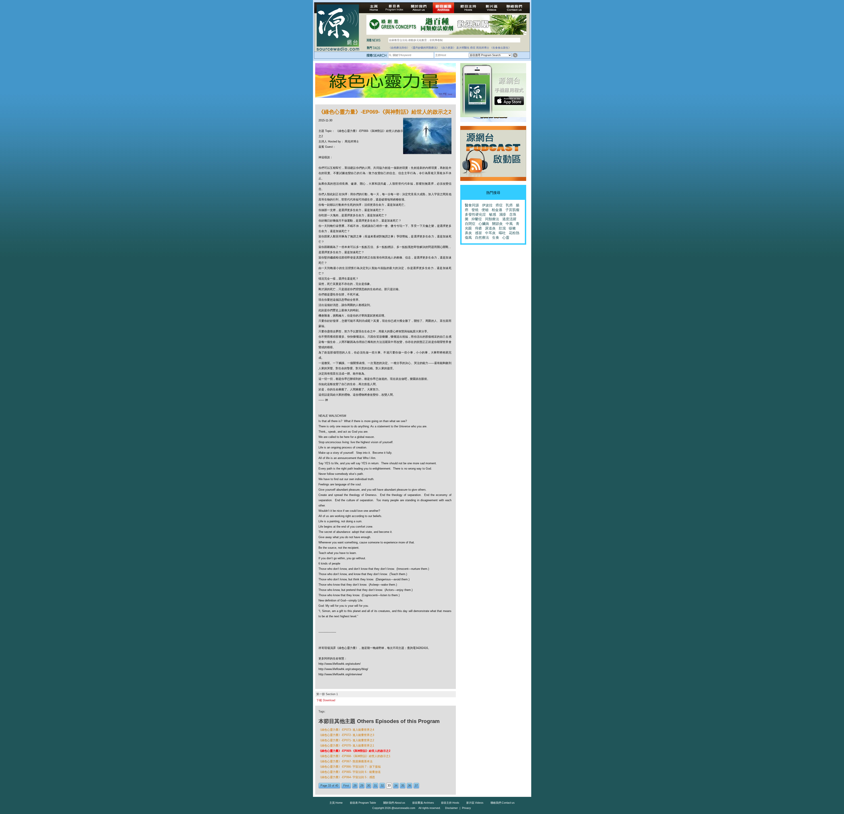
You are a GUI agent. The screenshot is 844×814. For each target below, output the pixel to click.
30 (368, 785)
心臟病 (483, 224)
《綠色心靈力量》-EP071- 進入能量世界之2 (346, 740)
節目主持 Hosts (450, 802)
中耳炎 (490, 233)
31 (375, 785)
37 (416, 785)
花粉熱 (514, 233)
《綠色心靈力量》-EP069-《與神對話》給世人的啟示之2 (354, 750)
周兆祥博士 (482, 47)
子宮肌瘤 (512, 210)
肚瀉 (502, 228)
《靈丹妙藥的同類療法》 (424, 47)
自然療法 (482, 237)
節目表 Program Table (363, 802)
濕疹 (502, 214)
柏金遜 (497, 210)
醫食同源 (472, 205)
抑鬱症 (476, 219)
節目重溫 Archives (423, 802)
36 (409, 785)
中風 (509, 224)
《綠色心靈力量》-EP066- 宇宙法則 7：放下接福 (349, 766)
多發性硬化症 (475, 214)
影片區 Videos (474, 802)
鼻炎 (468, 233)
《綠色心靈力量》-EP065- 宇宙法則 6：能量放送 (349, 772)
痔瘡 (478, 228)
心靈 (505, 237)
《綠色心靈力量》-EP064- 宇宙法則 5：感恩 (346, 777)
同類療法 (492, 219)
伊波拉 (487, 205)
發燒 (474, 210)
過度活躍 (509, 219)
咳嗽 (512, 228)
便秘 (485, 210)
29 (361, 785)
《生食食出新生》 (500, 47)
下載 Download (325, 700)
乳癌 (509, 205)
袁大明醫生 (462, 47)
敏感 (492, 214)
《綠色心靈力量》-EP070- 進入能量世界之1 (346, 745)
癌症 (472, 47)
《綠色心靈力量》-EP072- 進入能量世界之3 (346, 735)
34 (395, 785)
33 (389, 785)
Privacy (466, 808)
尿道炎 (490, 228)
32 (382, 785)
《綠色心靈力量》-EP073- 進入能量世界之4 (346, 729)
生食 (495, 237)
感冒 (478, 233)
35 (402, 785)
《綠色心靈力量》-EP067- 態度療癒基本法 (345, 761)
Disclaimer (451, 808)
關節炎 (497, 224)
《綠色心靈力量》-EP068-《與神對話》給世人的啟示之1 (354, 756)
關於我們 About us (394, 802)
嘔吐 (502, 233)
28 (355, 785)
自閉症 (470, 224)
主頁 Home (336, 802)
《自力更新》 (448, 47)
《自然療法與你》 (398, 47)
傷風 (468, 237)
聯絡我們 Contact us (503, 802)
